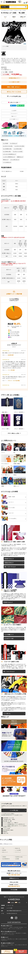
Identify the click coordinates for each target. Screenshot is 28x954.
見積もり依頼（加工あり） (14, 87)
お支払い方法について (7, 925)
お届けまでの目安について (8, 943)
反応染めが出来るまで (9, 562)
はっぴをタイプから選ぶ (8, 146)
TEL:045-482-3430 (14, 875)
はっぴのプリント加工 (9, 638)
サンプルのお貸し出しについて (9, 931)
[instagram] (16, 918)
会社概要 (17, 858)
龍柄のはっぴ (5, 159)
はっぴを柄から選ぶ (7, 151)
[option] (14, 35)
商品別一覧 (5, 10)
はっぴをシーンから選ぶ (17, 151)
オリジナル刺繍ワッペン (14, 119)
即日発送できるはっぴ (8, 602)
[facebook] (12, 918)
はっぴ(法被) (10, 10)
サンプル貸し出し (7, 713)
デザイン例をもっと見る (13, 433)
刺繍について (13, 116)
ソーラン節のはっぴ (7, 162)
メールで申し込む (14, 810)
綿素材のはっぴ (20, 156)
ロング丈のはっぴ (13, 143)
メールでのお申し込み (15, 96)
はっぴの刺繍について (9, 634)
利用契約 (4, 856)
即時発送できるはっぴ (9, 558)
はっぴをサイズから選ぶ (19, 146)
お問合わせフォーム (14, 878)
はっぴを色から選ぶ (18, 148)
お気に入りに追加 (14, 102)
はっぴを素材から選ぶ (7, 148)
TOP (2, 10)
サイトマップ (18, 852)
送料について (5, 937)
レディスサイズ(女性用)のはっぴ (9, 154)
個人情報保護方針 (6, 858)
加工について (5, 852)
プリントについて (14, 113)
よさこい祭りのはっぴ (14, 159)
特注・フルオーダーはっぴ (9, 566)
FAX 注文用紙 (14, 889)
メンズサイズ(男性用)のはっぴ (9, 156)
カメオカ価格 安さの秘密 (14, 81)
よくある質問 (13, 110)
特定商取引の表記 (19, 856)
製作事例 (4, 850)
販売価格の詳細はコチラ (14, 78)
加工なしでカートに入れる (7, 952)
